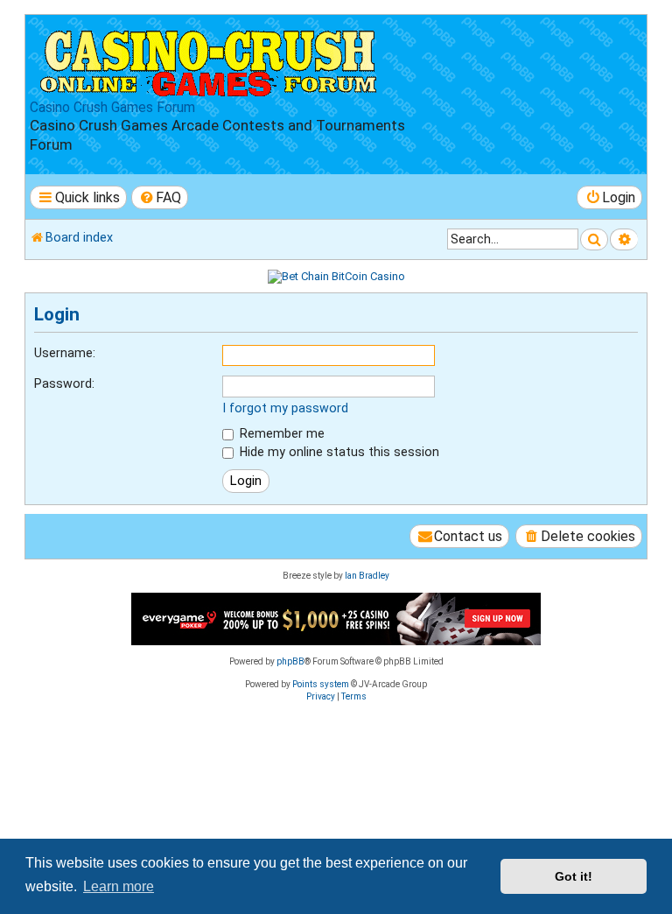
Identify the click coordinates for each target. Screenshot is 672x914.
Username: (64, 353)
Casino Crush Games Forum (112, 108)
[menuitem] (160, 197)
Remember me (280, 433)
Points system (320, 684)
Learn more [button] (118, 886)
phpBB (290, 661)
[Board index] (209, 59)
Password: (64, 383)
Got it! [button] (573, 876)
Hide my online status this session (337, 452)
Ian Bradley (367, 575)
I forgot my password (285, 408)
